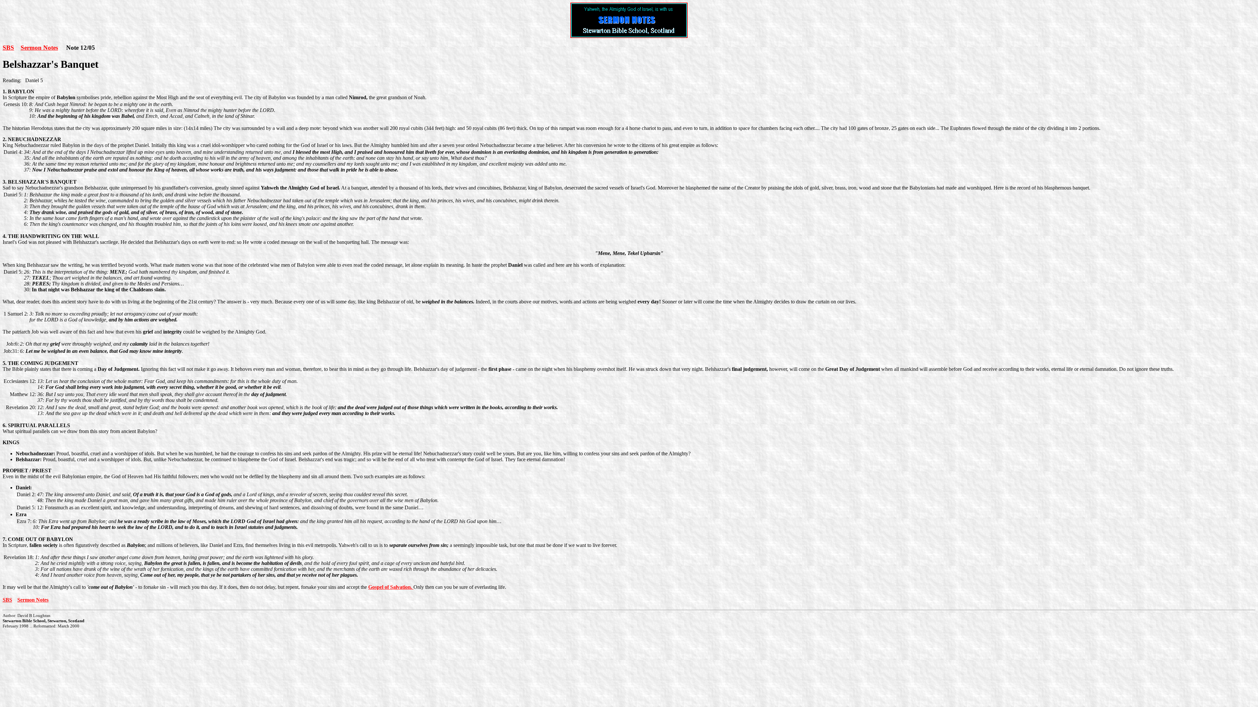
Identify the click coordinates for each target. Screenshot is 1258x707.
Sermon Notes (39, 47)
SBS (8, 47)
